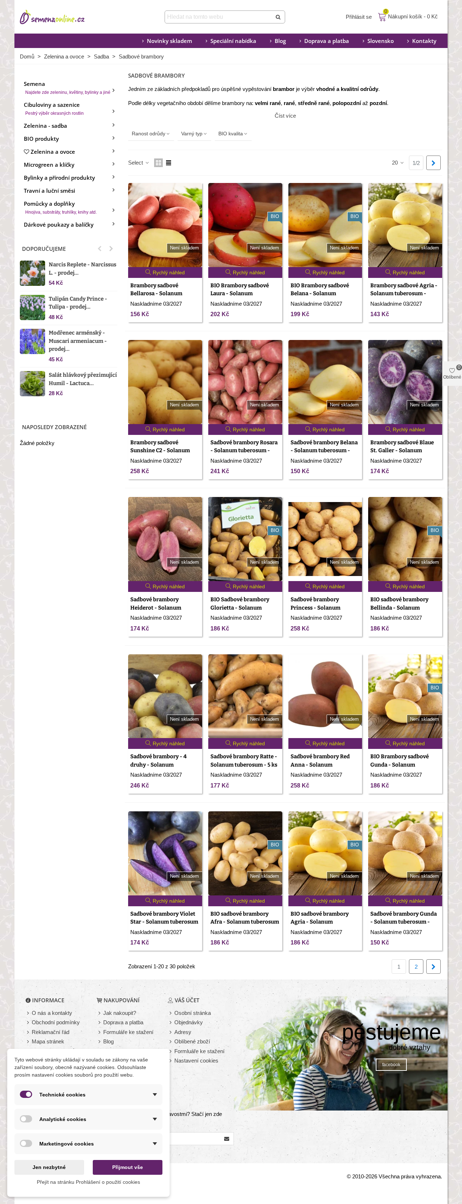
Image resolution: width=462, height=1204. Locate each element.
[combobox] (219, 17)
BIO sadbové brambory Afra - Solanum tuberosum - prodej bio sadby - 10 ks (244, 922)
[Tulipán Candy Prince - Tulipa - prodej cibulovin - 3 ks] (32, 307)
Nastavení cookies (196, 1060)
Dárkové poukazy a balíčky (58, 224)
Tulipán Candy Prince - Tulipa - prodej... (78, 303)
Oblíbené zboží (192, 1041)
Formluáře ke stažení (199, 1051)
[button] (99, 248)
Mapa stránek (48, 1041)
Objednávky (188, 1022)
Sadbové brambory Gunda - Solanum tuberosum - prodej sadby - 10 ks (403, 922)
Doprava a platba (326, 40)
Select (136, 163)
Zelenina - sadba (45, 125)
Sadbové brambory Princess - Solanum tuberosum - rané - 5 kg (320, 607)
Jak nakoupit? (119, 1013)
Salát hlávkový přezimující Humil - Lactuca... (83, 379)
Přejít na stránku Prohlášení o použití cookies (88, 1182)
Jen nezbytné (49, 1167)
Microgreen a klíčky (49, 164)
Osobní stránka (192, 1013)
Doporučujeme (44, 248)
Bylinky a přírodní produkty (59, 177)
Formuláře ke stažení (128, 1032)
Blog (280, 40)
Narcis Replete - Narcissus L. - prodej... (82, 268)
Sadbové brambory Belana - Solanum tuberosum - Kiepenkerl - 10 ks (324, 450)
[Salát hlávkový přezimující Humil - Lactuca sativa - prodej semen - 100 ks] (32, 383)
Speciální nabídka (233, 40)
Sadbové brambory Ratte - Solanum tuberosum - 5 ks (243, 760)
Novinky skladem (169, 40)
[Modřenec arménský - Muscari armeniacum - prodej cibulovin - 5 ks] (32, 341)
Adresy (182, 1032)
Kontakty (424, 40)
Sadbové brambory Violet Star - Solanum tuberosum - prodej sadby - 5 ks (164, 922)
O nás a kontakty (52, 1013)
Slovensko (380, 40)
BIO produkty (41, 138)
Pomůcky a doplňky (60, 207)
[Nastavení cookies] (171, 1061)
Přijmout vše (127, 1167)
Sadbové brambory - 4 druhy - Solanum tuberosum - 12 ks (158, 764)
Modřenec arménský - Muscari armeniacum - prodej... (78, 341)
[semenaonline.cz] (63, 17)
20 (395, 163)
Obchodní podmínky (56, 1022)
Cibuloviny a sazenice (54, 108)
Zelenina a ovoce (53, 151)
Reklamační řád (50, 1032)
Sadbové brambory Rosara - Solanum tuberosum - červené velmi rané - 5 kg (244, 450)
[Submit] (279, 17)
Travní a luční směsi (49, 190)
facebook (391, 1064)
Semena (67, 87)
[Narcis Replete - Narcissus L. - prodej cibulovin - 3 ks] (32, 273)
